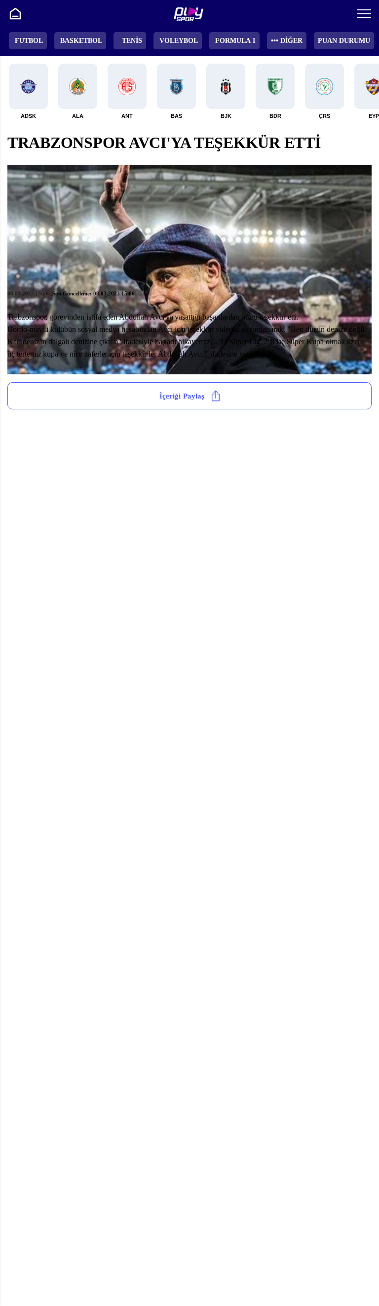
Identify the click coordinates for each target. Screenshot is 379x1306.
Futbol (29, 40)
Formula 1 (235, 40)
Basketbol (81, 40)
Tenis (132, 40)
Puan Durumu (344, 40)
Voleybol (178, 40)
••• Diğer (287, 40)
